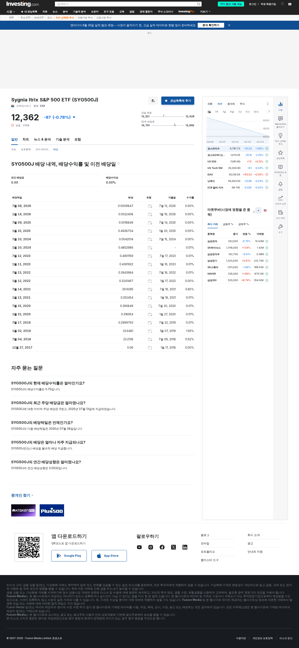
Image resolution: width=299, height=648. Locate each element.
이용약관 (241, 638)
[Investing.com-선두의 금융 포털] (23, 4)
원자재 (231, 103)
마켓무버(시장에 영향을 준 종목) (228, 212)
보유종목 (26, 149)
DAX (210, 174)
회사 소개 (254, 535)
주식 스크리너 (165, 11)
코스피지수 (213, 148)
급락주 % (243, 224)
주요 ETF (26, 17)
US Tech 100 (215, 168)
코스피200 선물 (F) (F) (220, 155)
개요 (13, 149)
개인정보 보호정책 (263, 638)
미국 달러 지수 (215, 187)
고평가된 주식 (103, 17)
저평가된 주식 (85, 17)
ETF (11, 17)
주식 (242, 103)
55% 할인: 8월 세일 (231, 4)
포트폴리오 (208, 551)
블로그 (205, 535)
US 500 (211, 161)
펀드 (49, 17)
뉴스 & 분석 (42, 139)
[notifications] (282, 4)
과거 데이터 (42, 149)
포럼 (77, 139)
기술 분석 (63, 139)
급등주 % (228, 224)
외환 (209, 103)
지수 (219, 103)
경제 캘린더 (146, 11)
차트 (26, 139)
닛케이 (211, 181)
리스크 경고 (285, 638)
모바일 (205, 543)
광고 (250, 543)
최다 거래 (212, 224)
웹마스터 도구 (210, 560)
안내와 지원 (255, 551)
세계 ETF (39, 17)
